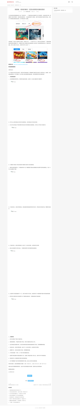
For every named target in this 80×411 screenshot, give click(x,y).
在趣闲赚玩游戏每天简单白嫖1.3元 (15, 390)
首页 (69, 2)
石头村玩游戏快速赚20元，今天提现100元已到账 (17, 393)
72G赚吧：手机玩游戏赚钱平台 (14, 402)
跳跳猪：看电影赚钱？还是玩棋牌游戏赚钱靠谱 (30, 9)
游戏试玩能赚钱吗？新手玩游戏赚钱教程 (16, 395)
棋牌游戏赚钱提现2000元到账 (13, 384)
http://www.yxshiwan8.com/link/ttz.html (21, 64)
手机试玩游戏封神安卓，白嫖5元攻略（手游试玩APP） (18, 391)
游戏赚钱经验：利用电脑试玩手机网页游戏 (16, 397)
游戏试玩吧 (11, 2)
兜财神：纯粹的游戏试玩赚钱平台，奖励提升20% (17, 398)
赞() (30, 375)
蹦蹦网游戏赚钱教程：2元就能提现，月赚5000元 (17, 400)
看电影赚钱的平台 (30, 380)
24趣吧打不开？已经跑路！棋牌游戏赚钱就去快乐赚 (42, 384)
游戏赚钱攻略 (17, 5)
